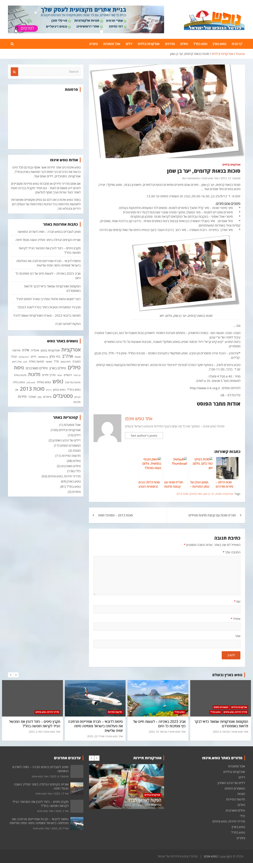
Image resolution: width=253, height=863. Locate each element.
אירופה (16, 350)
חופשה (49, 361)
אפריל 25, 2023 (95, 736)
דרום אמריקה (24, 357)
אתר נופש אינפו (210, 178)
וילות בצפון (66, 361)
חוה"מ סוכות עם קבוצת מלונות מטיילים (212, 515)
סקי (16, 389)
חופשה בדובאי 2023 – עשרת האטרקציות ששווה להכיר (47, 315)
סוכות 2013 (182, 493)
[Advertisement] (46, 120)
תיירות (22, 396)
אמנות (78, 356)
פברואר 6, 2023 (221, 731)
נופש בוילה (19, 382)
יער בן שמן (209, 493)
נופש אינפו (210, 856)
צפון (39, 397)
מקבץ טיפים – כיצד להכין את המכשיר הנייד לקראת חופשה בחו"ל (34, 724)
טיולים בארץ (57, 368)
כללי (78, 471)
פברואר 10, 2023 (158, 731)
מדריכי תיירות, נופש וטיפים (64, 476)
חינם (25, 361)
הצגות (77, 450)
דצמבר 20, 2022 (134, 805)
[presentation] (10, 674)
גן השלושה (43, 356)
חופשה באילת (36, 361)
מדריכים (170, 44)
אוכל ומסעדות (111, 44)
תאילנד (32, 397)
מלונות (34, 374)
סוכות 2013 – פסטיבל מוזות (115, 515)
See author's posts (144, 435)
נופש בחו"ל (200, 44)
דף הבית (237, 44)
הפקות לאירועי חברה (68, 324)
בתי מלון (55, 356)
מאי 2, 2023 (35, 731)
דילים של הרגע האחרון (67, 440)
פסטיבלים (63, 395)
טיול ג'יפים (17, 361)
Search (14, 71)
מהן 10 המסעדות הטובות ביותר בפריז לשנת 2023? (49, 307)
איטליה (35, 350)
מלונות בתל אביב (73, 382)
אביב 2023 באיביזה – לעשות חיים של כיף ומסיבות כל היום (159, 724)
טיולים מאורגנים (37, 368)
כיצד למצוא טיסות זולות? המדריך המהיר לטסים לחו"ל (48, 299)
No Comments (191, 178)
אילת (25, 350)
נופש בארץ (219, 44)
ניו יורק (48, 390)
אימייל (235, 619)
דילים (129, 44)
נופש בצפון (59, 389)
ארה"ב (67, 356)
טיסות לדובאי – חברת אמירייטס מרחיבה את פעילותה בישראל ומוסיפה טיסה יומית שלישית (48, 263)
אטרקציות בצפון (50, 350)
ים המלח (77, 375)
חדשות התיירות (71, 456)
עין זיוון (77, 397)
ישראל (59, 375)
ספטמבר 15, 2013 (230, 178)
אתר (237, 636)
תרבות (77, 402)
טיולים (184, 44)
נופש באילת (44, 382)
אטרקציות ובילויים (148, 44)
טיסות (19, 368)
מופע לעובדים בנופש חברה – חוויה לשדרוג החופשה (49, 232)
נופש (58, 381)
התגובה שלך (231, 552)
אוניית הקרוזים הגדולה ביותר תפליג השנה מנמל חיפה (48, 240)
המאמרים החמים (70, 445)
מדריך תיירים (49, 375)
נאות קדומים (196, 493)
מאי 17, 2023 (61, 793)
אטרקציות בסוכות (224, 493)
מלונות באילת (20, 375)
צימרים (93, 44)
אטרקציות (71, 349)
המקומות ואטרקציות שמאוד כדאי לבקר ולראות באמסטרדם (221, 724)
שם (237, 601)
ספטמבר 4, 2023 (59, 776)
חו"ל (56, 361)
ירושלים (68, 375)
